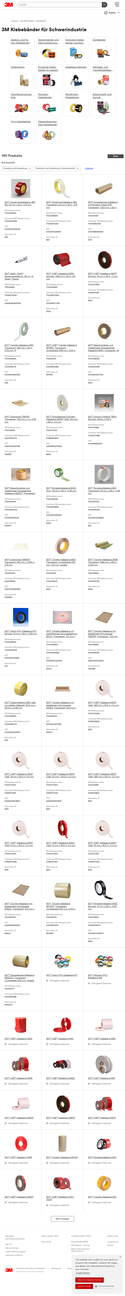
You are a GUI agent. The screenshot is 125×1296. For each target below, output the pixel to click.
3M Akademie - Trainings (80, 1245)
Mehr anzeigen (62, 1219)
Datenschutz (56, 1268)
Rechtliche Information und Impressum (30, 1268)
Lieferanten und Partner (14, 1255)
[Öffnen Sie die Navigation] (117, 5)
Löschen (89, 168)
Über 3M (8, 1244)
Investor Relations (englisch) (15, 1252)
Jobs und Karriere (11, 1248)
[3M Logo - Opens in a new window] (9, 4)
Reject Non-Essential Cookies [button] (89, 1280)
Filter (115, 156)
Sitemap (110, 1245)
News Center (46, 1242)
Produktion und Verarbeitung (15, 168)
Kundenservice (112, 1242)
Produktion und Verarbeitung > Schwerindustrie (55, 168)
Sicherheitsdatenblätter (79, 1242)
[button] (104, 1286)
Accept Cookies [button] (84, 1286)
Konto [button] (112, 13)
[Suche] (104, 4)
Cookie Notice (83, 1273)
